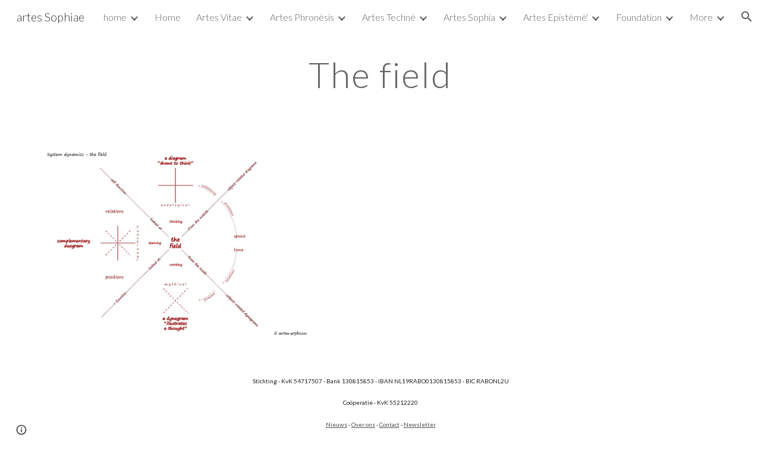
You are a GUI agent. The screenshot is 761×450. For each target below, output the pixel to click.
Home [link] (168, 17)
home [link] (115, 17)
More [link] (701, 17)
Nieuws (336, 424)
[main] (380, 74)
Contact (389, 424)
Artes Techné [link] (389, 17)
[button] (746, 16)
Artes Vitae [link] (219, 17)
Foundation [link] (639, 17)
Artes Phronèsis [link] (302, 17)
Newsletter (420, 424)
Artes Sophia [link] (469, 17)
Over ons (363, 424)
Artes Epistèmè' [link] (555, 17)
